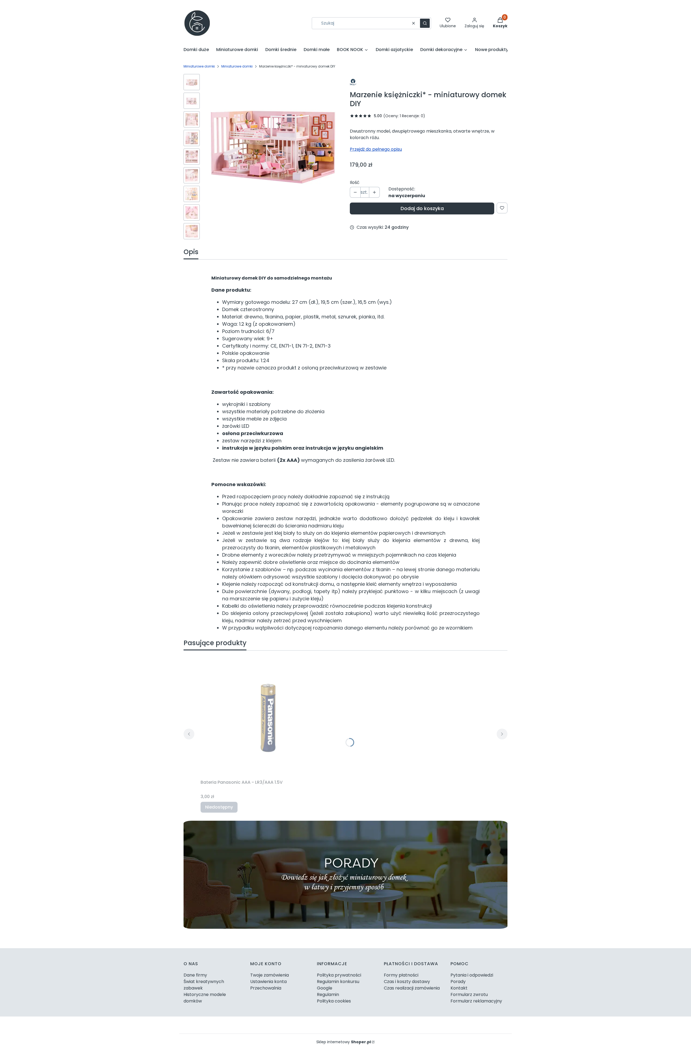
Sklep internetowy (343, 1042)
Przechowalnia (265, 988)
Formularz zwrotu (469, 994)
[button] (425, 23)
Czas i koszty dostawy (407, 981)
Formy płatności (401, 975)
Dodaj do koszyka (422, 208)
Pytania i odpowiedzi (471, 975)
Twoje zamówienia (269, 975)
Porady (458, 981)
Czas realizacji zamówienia (412, 988)
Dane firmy (195, 975)
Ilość (355, 182)
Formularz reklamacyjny (476, 1001)
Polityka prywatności (339, 975)
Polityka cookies (334, 1001)
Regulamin (328, 994)
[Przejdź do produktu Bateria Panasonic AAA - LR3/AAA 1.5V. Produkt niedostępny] (268, 716)
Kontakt (459, 988)
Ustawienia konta (268, 981)
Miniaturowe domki (199, 66)
